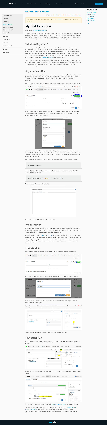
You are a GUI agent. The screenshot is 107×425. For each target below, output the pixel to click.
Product (58, 4)
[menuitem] (19, 4)
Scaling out (6, 33)
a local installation (40, 30)
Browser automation (8, 27)
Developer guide (7, 46)
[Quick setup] (88, 23)
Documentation (19, 4)
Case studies (39, 4)
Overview (5, 18)
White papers (49, 4)
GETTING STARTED (58, 15)
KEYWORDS (68, 15)
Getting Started (33, 11)
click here (59, 19)
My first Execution (44, 11)
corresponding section (58, 404)
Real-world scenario (8, 30)
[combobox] (84, 4)
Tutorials (29, 4)
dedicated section (47, 57)
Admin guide (6, 39)
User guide (6, 42)
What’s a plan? (90, 16)
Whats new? (6, 36)
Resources (6, 52)
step (26, 11)
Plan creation (90, 18)
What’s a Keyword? (92, 12)
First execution (90, 20)
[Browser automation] (91, 23)
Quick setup (6, 21)
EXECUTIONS (76, 15)
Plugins (5, 49)
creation (91, 14)
